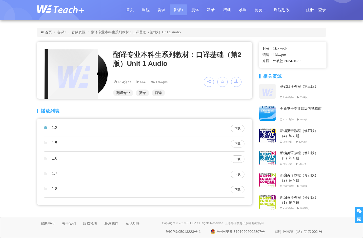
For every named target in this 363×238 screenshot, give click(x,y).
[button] (260, 9)
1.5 (54, 143)
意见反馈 (133, 223)
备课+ (178, 10)
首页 (130, 10)
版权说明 (90, 223)
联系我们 (111, 223)
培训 (227, 10)
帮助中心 (48, 223)
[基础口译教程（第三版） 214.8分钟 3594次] (268, 86)
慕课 (243, 10)
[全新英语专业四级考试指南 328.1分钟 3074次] (268, 108)
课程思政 (282, 10)
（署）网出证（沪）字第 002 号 (297, 232)
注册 (310, 10)
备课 (161, 10)
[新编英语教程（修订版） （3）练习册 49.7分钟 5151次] (268, 153)
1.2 (54, 128)
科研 (211, 10)
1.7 (54, 173)
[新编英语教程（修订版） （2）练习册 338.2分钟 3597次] (268, 175)
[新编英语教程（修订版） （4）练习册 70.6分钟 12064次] (268, 131)
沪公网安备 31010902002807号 (240, 232)
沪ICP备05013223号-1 (183, 232)
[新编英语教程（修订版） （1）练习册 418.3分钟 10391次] (268, 197)
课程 (146, 10)
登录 (322, 10)
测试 (195, 10)
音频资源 (78, 32)
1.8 (54, 189)
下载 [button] (238, 128)
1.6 (54, 158)
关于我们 (69, 223)
